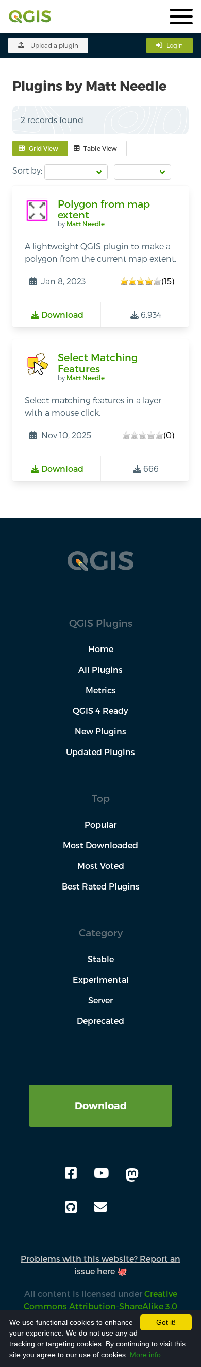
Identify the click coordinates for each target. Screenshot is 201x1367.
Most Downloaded (100, 845)
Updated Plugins (100, 752)
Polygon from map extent (104, 209)
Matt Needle (85, 223)
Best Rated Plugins (101, 886)
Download (101, 1106)
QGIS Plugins (100, 623)
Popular (100, 824)
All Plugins (100, 669)
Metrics (101, 690)
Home (100, 649)
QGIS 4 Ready (100, 710)
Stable (101, 959)
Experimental (101, 979)
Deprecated (100, 1021)
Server (100, 1000)
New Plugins (100, 731)
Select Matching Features (98, 362)
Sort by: (27, 170)
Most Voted (100, 865)
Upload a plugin (54, 45)
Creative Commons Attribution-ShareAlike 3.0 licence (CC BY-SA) (97, 1306)
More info (145, 1355)
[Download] (100, 1091)
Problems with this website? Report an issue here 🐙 (100, 1265)
